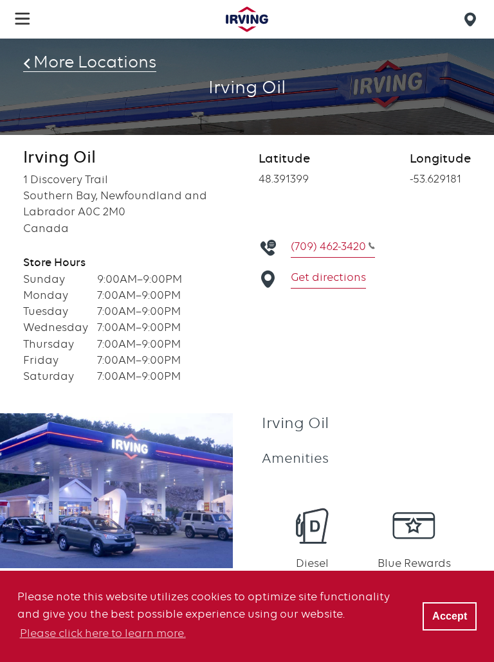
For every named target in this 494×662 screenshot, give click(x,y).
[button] (22, 18)
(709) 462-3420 (328, 246)
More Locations (94, 61)
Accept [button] (449, 616)
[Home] (247, 19)
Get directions (328, 277)
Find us (472, 19)
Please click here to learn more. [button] (103, 633)
